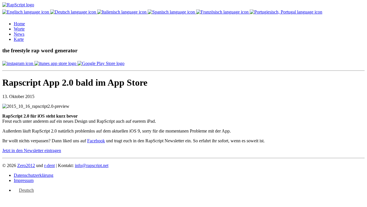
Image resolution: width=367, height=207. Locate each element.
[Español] (172, 11)
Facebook (96, 140)
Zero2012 (26, 165)
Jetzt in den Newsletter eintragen (31, 150)
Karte (19, 39)
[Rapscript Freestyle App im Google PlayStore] (100, 63)
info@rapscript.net (91, 165)
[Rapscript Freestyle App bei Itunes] (55, 63)
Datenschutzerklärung (33, 175)
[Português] (286, 11)
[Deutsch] (73, 11)
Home (19, 23)
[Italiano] (122, 11)
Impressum (24, 180)
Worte (19, 28)
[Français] (223, 11)
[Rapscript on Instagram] (18, 63)
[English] (26, 11)
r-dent (49, 165)
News (19, 34)
